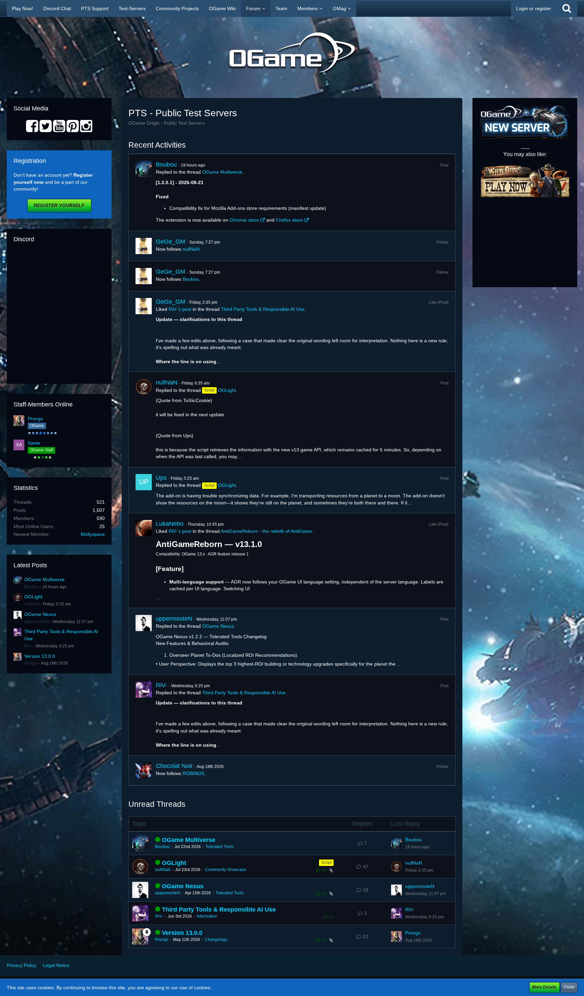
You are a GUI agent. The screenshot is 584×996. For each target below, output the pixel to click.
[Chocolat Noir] (144, 770)
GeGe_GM (170, 241)
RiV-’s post (180, 309)
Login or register (533, 8)
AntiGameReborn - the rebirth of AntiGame (266, 531)
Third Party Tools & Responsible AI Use (263, 309)
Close (569, 987)
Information (207, 916)
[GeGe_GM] (144, 246)
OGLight (33, 596)
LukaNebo (170, 523)
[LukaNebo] (144, 560)
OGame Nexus (40, 614)
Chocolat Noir (174, 766)
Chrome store (244, 220)
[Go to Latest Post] (396, 843)
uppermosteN (36, 621)
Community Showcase (225, 869)
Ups (161, 477)
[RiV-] (144, 715)
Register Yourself (59, 205)
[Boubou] (144, 192)
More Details (544, 987)
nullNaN (32, 604)
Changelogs (216, 939)
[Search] (566, 8)
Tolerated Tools (219, 846)
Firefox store (289, 220)
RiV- (28, 646)
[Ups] (144, 490)
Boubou (31, 586)
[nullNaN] (144, 419)
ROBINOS (193, 773)
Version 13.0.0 (39, 656)
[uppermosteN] (144, 641)
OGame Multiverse (44, 579)
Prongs (35, 418)
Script (326, 862)
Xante (34, 443)
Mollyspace (93, 534)
